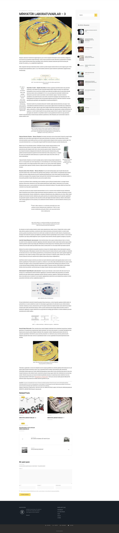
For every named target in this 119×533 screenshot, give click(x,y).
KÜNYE (59, 513)
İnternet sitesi (58, 485)
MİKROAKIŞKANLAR (67, 387)
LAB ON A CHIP (39, 387)
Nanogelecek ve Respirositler (41, 376)
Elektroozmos (32, 387)
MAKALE (38, 10)
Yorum (20, 468)
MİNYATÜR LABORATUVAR (25, 389)
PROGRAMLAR (60, 509)
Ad (20, 485)
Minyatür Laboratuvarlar (36, 389)
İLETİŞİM (59, 517)
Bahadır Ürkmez (24, 10)
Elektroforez (26, 387)
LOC (43, 387)
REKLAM (59, 515)
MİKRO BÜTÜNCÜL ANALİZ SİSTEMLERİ (53, 387)
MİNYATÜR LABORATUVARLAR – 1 (55, 417)
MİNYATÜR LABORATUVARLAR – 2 (27, 417)
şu (28, 63)
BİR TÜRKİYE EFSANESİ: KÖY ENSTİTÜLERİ (40, 438)
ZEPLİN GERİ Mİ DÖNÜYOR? (37, 449)
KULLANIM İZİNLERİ (61, 511)
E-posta (39, 485)
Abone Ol (28, 515)
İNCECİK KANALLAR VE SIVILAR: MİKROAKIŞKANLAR (27, 428)
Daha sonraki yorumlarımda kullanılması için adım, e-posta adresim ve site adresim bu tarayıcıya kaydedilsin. (40, 491)
